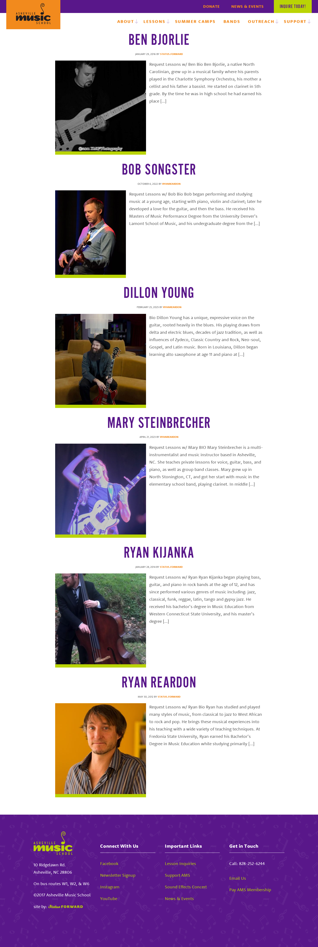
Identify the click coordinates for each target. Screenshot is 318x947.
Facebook (109, 863)
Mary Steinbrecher (159, 423)
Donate (211, 6)
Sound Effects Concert (186, 886)
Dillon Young (159, 293)
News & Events (247, 6)
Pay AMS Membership (250, 889)
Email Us (237, 878)
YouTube (108, 898)
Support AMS (177, 875)
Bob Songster (159, 170)
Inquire (293, 7)
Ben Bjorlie (159, 40)
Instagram (109, 886)
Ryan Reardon (159, 683)
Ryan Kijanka (159, 553)
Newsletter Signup (117, 875)
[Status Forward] (65, 906)
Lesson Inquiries (180, 863)
